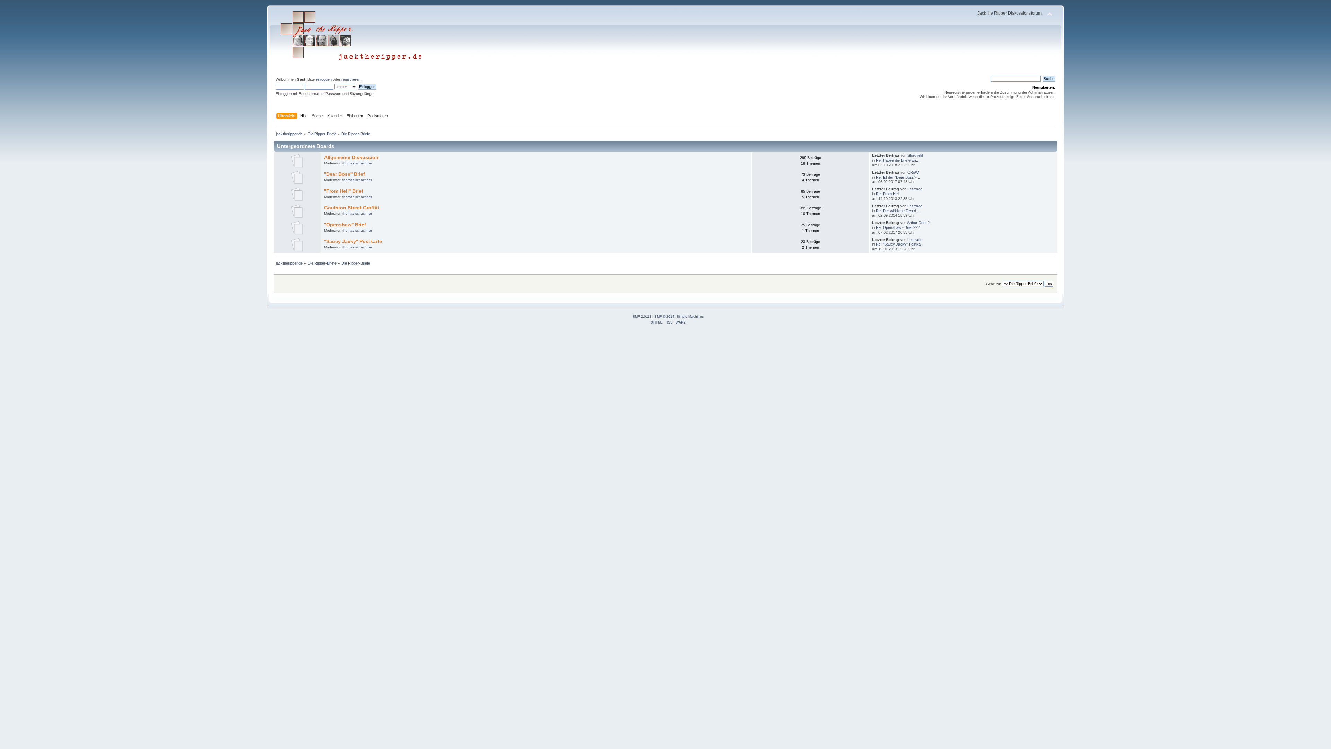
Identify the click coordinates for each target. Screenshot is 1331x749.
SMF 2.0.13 (642, 316)
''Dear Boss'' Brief (344, 174)
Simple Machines (690, 316)
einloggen (324, 79)
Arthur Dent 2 (918, 223)
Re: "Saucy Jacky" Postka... (900, 244)
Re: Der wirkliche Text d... (897, 211)
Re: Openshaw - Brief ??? (898, 227)
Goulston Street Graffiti (351, 207)
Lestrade (914, 189)
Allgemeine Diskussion (351, 157)
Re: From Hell (887, 194)
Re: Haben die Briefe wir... (897, 160)
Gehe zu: (993, 284)
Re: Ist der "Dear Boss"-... (898, 177)
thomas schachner (357, 163)
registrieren (350, 79)
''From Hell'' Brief (343, 191)
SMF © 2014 (664, 316)
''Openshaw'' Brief (345, 224)
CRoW (913, 172)
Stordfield (915, 155)
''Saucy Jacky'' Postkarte (353, 241)
